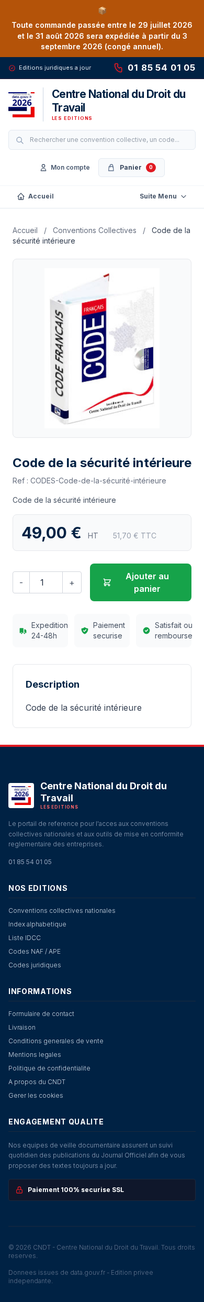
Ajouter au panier (147, 582)
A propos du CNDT (36, 1082)
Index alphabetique (37, 924)
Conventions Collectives (95, 230)
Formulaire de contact (41, 1014)
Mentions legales (34, 1054)
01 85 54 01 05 (162, 67)
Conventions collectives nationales (62, 910)
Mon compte (70, 167)
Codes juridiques (34, 965)
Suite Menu (158, 196)
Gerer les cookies (35, 1095)
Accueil (41, 196)
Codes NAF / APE (34, 951)
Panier (136, 167)
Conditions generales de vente (56, 1041)
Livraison (22, 1027)
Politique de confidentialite (49, 1068)
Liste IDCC (24, 938)
